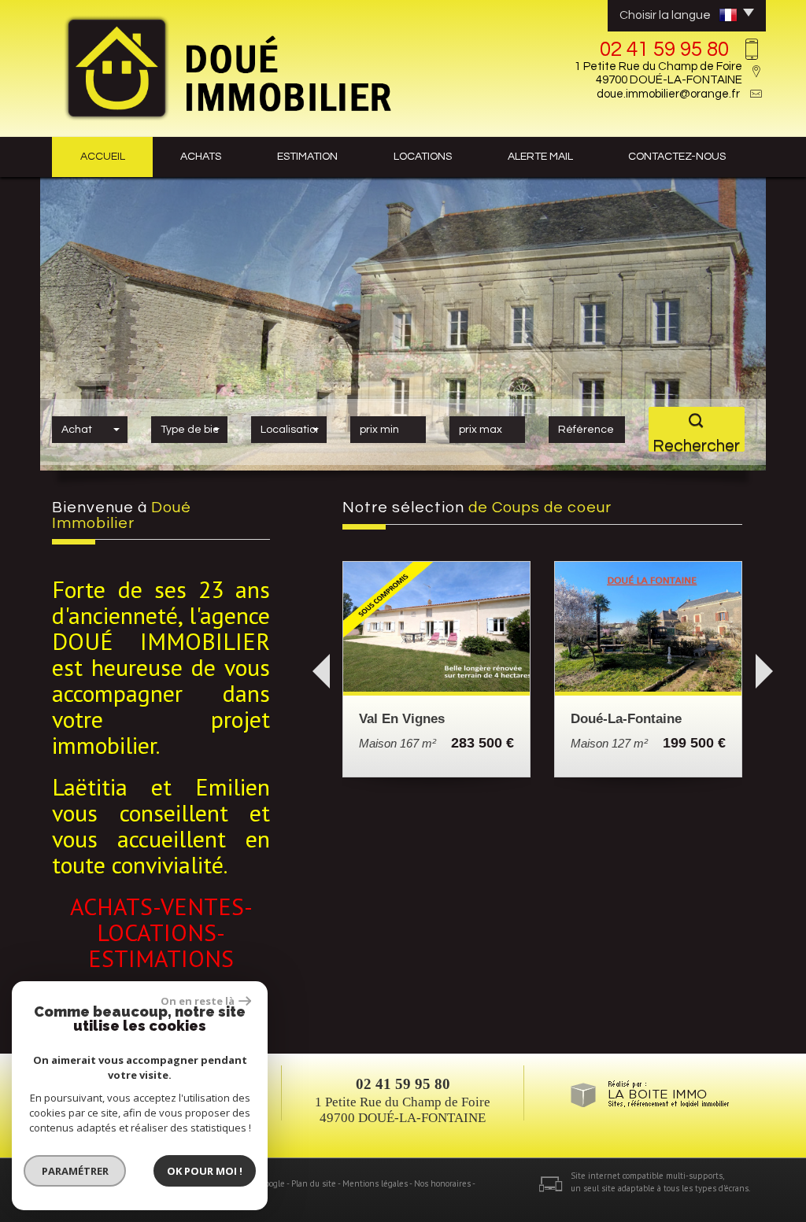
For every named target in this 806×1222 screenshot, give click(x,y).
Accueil (102, 156)
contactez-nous (677, 156)
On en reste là (198, 1001)
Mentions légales (375, 1184)
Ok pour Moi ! (204, 1171)
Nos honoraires (442, 1184)
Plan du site (313, 1184)
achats (200, 156)
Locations (423, 156)
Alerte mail (540, 156)
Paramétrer (75, 1171)
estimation (307, 156)
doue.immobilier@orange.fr (668, 94)
